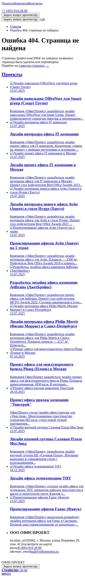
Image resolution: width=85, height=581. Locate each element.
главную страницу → (34, 65)
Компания (21, 3)
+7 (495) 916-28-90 (14, 11)
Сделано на (10, 571)
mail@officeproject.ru (44, 551)
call (42, 19)
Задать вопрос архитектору (20, 19)
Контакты (35, 3)
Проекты (8, 3)
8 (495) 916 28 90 (29, 548)
